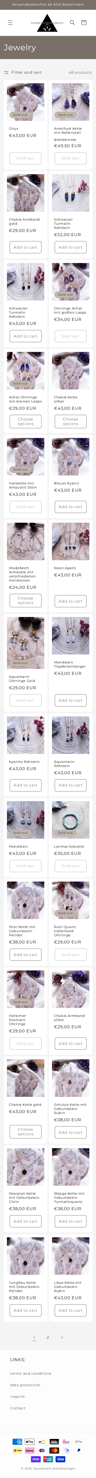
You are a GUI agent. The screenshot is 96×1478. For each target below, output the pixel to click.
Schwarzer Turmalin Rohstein (63, 224)
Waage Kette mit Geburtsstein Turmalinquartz (69, 1198)
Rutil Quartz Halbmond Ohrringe (65, 931)
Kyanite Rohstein (24, 761)
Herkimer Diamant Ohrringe (17, 1020)
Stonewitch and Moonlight (54, 1468)
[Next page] (62, 1337)
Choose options (26, 421)
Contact (18, 1408)
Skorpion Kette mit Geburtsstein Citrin (24, 1198)
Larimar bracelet (69, 846)
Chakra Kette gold (25, 1105)
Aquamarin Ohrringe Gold (22, 679)
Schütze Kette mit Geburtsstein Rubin (70, 1109)
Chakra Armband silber (69, 1018)
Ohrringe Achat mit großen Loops (70, 310)
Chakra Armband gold (24, 222)
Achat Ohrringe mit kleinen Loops (25, 399)
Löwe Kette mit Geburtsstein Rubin (68, 1286)
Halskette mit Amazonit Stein (23, 485)
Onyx (13, 128)
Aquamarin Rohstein (64, 764)
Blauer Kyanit (66, 483)
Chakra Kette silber (66, 399)
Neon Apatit (65, 568)
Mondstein (18, 846)
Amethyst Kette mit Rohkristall (68, 131)
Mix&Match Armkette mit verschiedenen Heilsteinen (22, 574)
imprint (17, 1396)
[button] (10, 22)
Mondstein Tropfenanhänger (70, 664)
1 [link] (34, 1337)
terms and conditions (31, 1373)
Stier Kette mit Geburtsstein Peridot (22, 931)
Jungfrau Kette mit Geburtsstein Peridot (24, 1286)
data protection (25, 1385)
